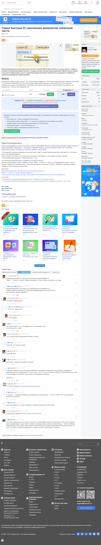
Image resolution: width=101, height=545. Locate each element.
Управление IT (34, 465)
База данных (8, 485)
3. (7, 298)
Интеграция (8, 491)
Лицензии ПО (33, 504)
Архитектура (33, 467)
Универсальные (59, 491)
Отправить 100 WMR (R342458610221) (14, 197)
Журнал (7, 450)
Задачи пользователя (11, 480)
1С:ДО (56, 488)
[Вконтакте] (82, 534)
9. (6, 351)
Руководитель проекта (62, 457)
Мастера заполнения (88, 115)
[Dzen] (90, 534)
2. (6, 286)
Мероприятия (85, 450)
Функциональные (9, 475)
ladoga (11, 342)
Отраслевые (33, 507)
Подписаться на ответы (10, 272)
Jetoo (12, 384)
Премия (6, 465)
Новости (7, 452)
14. (7, 402)
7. (7, 334)
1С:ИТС (31, 479)
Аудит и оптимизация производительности (11, 512)
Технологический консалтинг (14, 508)
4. (8, 307)
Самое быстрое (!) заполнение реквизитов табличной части (37, 29)
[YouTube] (94, 534)
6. (6, 324)
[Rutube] (98, 534)
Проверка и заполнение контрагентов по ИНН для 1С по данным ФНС (69, 230)
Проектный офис (61, 503)
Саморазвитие (34, 470)
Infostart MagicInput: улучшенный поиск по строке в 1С (49, 228)
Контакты (80, 483)
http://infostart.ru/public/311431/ (32, 413)
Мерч (82, 462)
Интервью (7, 460)
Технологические (35, 512)
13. (7, 392)
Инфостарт (29, 201)
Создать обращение (86, 508)
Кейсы (31, 487)
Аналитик (57, 455)
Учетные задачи (9, 477)
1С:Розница (58, 483)
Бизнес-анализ (34, 452)
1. (6, 276)
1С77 (55, 496)
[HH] (86, 534)
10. (7, 359)
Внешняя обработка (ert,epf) (90, 125)
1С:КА (56, 475)
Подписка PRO (9, 472)
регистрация (30, 435)
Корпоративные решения (35, 498)
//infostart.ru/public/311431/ (38, 137)
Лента (6, 457)
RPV (10, 324)
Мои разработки (7, 188)
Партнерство (33, 490)
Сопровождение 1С (37, 474)
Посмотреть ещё (39, 265)
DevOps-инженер (60, 460)
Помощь (80, 477)
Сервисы (32, 482)
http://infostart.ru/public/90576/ (30, 386)
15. (7, 411)
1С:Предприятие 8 (87, 129)
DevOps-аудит (9, 503)
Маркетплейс (59, 467)
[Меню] (3, 2)
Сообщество (8, 493)
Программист (59, 452)
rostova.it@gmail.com (15, 286)
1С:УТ (56, 480)
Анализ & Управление (38, 450)
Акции (31, 477)
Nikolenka (12, 392)
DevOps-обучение (10, 500)
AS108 (11, 359)
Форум (82, 459)
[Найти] (98, 444)
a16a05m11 (12, 419)
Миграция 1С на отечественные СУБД (11, 517)
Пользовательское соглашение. (12, 527)
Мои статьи (5, 190)
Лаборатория (9, 498)
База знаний (9, 470)
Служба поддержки (86, 488)
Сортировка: (40, 272)
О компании (81, 467)
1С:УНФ (56, 477)
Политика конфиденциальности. (35, 527)
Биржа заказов (86, 456)
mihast (11, 368)
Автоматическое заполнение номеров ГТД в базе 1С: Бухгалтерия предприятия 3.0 (69, 256)
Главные (7, 455)
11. (7, 368)
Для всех (84, 120)
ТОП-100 (7, 463)
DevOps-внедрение (10, 506)
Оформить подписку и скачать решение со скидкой (40, 106)
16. (7, 419)
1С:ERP (56, 472)
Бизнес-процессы (35, 455)
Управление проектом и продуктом (37, 458)
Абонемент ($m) (86, 162)
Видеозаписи (85, 453)
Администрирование (11, 488)
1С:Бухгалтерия (59, 469)
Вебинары (32, 493)
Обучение (58, 450)
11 (8, 386)
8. (6, 342)
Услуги (31, 485)
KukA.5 (11, 351)
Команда (32, 462)
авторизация (38, 435)
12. (8, 384)
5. (9, 315)
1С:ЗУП (56, 485)
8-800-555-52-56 (83, 501)
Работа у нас (81, 480)
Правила (80, 475)
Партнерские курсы (61, 463)
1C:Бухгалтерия (86, 134)
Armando (11, 276)
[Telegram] (78, 534)
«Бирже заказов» (87, 66)
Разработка (8, 483)
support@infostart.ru (84, 503)
